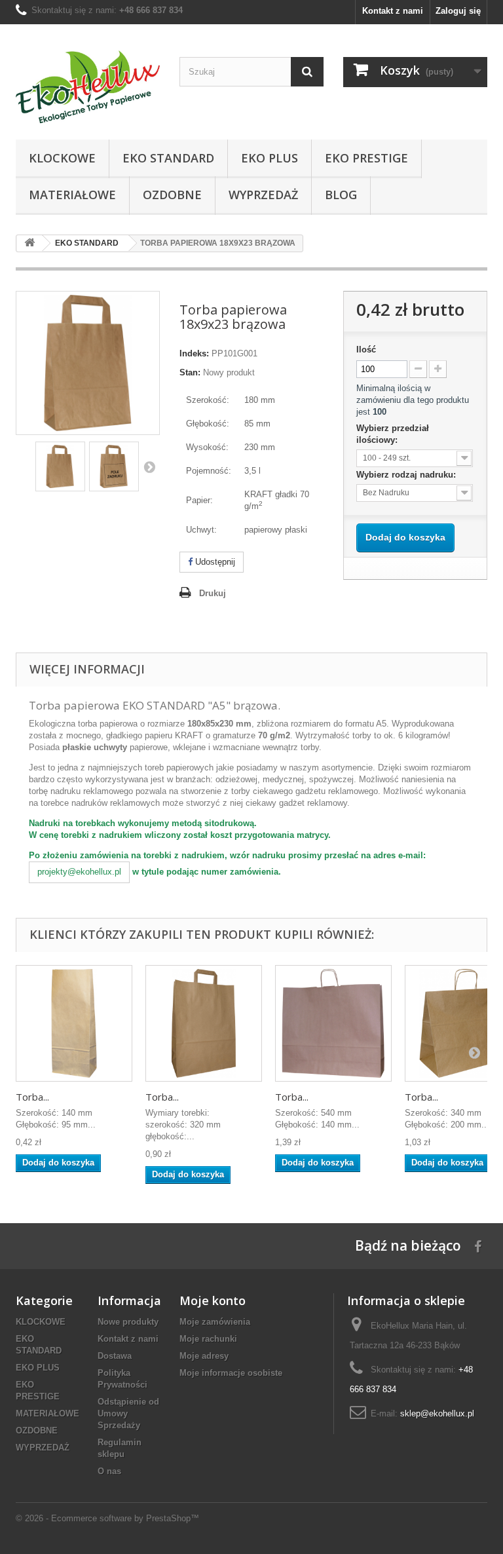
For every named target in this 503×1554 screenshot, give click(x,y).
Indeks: (194, 353)
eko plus (269, 158)
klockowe (62, 158)
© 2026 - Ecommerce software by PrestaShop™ (107, 1518)
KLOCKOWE (40, 1322)
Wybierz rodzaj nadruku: (407, 475)
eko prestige (366, 158)
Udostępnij (214, 562)
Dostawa (115, 1356)
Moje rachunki (208, 1339)
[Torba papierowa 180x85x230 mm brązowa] (60, 466)
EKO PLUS (38, 1368)
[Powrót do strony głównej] (29, 243)
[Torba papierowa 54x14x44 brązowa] (333, 1023)
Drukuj (212, 593)
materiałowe (72, 194)
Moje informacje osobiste (230, 1373)
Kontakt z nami (392, 11)
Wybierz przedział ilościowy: (392, 434)
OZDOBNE (37, 1430)
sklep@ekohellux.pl (437, 1413)
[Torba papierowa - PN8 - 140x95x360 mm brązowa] (74, 1023)
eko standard (168, 158)
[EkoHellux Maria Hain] (88, 86)
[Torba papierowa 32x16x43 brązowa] (203, 1023)
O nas (109, 1471)
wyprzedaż (263, 194)
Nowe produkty (128, 1322)
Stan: (189, 372)
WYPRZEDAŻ (42, 1447)
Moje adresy (204, 1356)
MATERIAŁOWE (47, 1413)
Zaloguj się (458, 11)
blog (341, 194)
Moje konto (212, 1300)
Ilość (366, 349)
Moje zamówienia (214, 1322)
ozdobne (172, 194)
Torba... (32, 1096)
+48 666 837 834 (151, 10)
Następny (149, 466)
